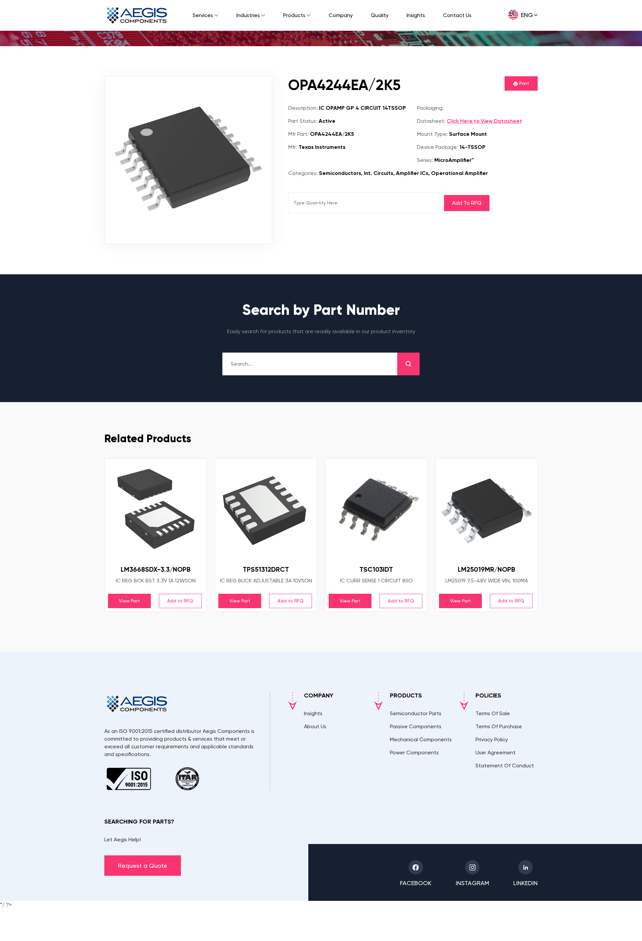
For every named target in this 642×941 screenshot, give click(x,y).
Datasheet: (431, 121)
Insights (416, 15)
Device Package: (437, 147)
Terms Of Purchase (498, 726)
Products (294, 15)
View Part (129, 600)
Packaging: (430, 108)
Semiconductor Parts (415, 713)
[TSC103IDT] (376, 509)
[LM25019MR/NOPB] (486, 509)
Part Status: (302, 121)
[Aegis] (137, 15)
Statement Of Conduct (504, 765)
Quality (380, 15)
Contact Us (457, 15)
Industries (248, 15)
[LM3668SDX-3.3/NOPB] (155, 509)
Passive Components (415, 726)
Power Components (414, 752)
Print (523, 83)
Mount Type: (432, 134)
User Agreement (495, 752)
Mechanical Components (421, 739)
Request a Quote (142, 865)
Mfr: (292, 147)
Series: (425, 160)
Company (341, 15)
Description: (303, 108)
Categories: (303, 173)
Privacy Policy (491, 739)
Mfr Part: (298, 134)
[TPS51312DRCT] (265, 509)
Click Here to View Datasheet (484, 121)
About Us (315, 726)
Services (203, 15)
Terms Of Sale (492, 713)
